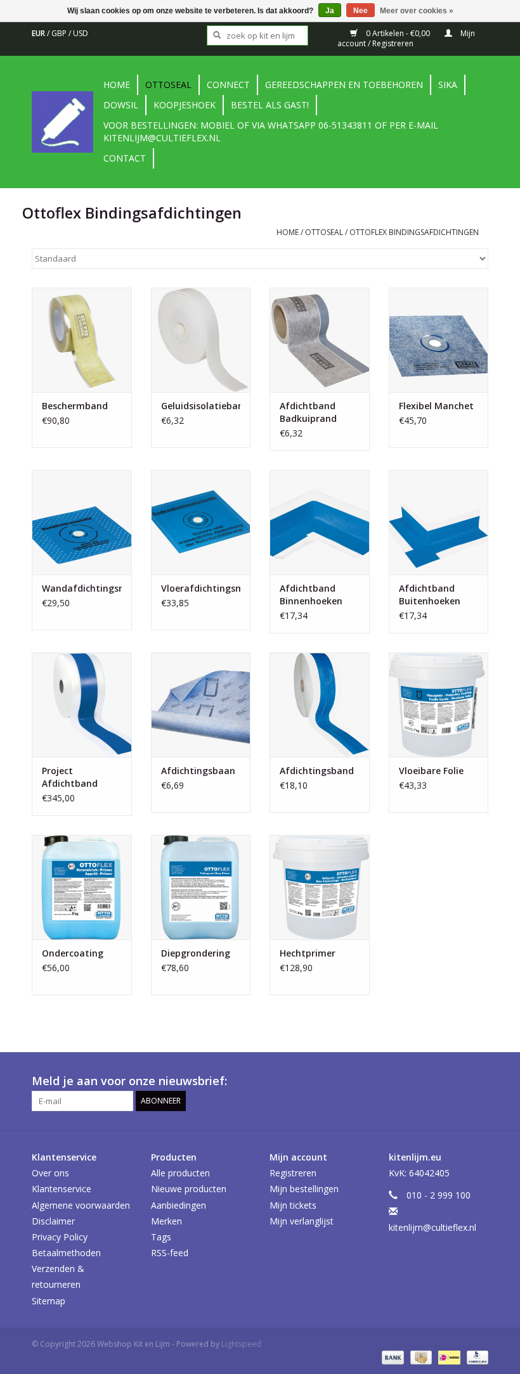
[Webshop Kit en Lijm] (66, 122)
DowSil (120, 105)
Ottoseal (168, 85)
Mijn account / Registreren (406, 38)
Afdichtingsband (317, 771)
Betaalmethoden (66, 1253)
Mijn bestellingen (304, 1189)
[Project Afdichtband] (82, 704)
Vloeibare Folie (431, 771)
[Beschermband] (82, 340)
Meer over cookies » (416, 10)
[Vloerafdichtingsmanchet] (201, 522)
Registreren (293, 1173)
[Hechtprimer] (320, 887)
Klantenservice (61, 1189)
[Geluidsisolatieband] (201, 340)
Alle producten (180, 1173)
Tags (161, 1237)
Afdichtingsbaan (198, 771)
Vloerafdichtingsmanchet (201, 588)
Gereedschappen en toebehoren (344, 85)
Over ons (50, 1173)
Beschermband (75, 406)
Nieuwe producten (188, 1189)
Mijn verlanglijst (302, 1221)
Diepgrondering (195, 953)
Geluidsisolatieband (201, 406)
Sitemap (48, 1301)
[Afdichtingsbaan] (201, 704)
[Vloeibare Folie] (439, 704)
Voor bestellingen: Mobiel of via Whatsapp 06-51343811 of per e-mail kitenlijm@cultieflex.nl (270, 131)
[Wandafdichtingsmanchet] (82, 522)
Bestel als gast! (270, 105)
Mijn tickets (293, 1205)
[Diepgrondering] (201, 887)
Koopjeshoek (184, 105)
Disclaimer (53, 1221)
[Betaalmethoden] (391, 1357)
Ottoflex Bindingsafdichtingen (414, 232)
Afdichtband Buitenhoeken (429, 594)
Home (116, 85)
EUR (39, 33)
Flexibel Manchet (436, 406)
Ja (329, 10)
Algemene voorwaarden (81, 1205)
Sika (447, 85)
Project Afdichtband (70, 777)
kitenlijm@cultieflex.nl (432, 1227)
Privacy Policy (60, 1237)
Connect (228, 85)
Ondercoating (72, 953)
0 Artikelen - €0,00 (398, 33)
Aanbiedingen (178, 1205)
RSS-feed (169, 1253)
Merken (166, 1221)
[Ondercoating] (82, 887)
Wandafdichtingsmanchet (82, 588)
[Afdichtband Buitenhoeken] (439, 522)
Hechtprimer (307, 953)
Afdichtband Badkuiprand (308, 412)
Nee (360, 10)
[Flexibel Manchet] (439, 340)
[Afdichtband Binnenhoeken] (320, 522)
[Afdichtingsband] (320, 704)
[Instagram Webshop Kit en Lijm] (478, 1081)
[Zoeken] (213, 35)
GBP (59, 33)
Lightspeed (241, 1344)
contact (124, 158)
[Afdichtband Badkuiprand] (320, 340)
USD (80, 33)
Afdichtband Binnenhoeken (311, 594)
